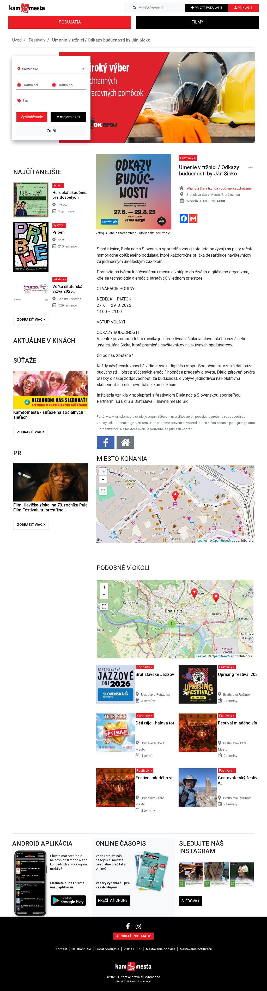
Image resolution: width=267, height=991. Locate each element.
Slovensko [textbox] (30, 69)
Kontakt (61, 949)
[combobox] (53, 69)
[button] (240, 97)
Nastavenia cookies (160, 949)
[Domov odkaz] (125, 444)
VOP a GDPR (133, 949)
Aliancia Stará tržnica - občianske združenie (219, 188)
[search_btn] (134, 8)
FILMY (197, 22)
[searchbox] (42, 100)
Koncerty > (145, 667)
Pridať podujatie (107, 949)
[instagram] (138, 926)
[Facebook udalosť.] (106, 444)
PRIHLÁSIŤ (244, 7)
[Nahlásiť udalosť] (250, 167)
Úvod (17, 40)
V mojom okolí (68, 117)
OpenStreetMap (224, 540)
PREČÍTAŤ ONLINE (113, 900)
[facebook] (128, 926)
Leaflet (202, 540)
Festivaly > (188, 158)
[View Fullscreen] (103, 491)
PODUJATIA (70, 22)
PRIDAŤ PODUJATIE (208, 7)
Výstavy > (59, 225)
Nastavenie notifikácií (196, 949)
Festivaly (37, 40)
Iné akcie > (59, 279)
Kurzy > (58, 185)
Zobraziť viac (30, 319)
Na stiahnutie (81, 949)
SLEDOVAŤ (190, 901)
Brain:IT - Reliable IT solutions (133, 981)
